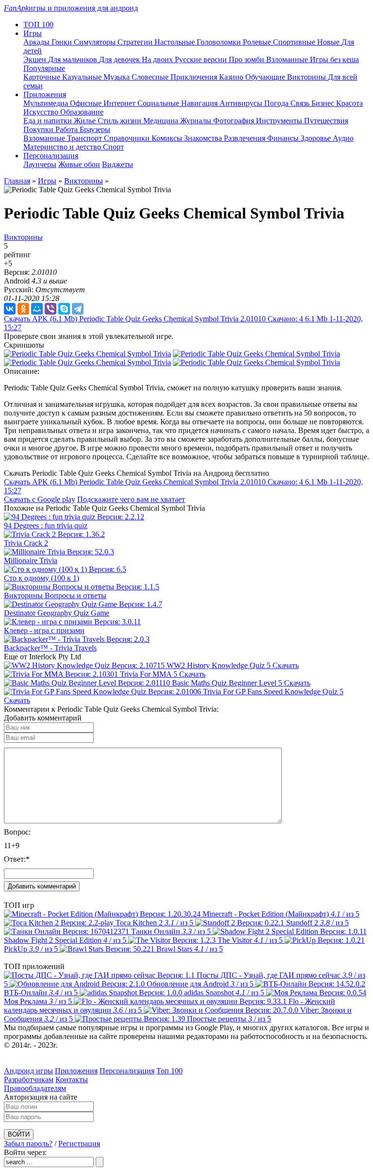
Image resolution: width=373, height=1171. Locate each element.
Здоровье (317, 138)
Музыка (117, 77)
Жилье (86, 121)
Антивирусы (242, 103)
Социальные (159, 103)
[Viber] (50, 309)
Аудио (343, 138)
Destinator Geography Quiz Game (56, 613)
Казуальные (82, 77)
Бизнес (323, 103)
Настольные (175, 42)
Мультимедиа (46, 103)
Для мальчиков (73, 59)
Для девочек (120, 59)
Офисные (86, 103)
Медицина (161, 121)
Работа (67, 129)
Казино (232, 77)
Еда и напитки (48, 121)
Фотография (234, 121)
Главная (17, 181)
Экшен (35, 59)
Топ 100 (169, 1071)
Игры (47, 181)
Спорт (113, 147)
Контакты (71, 1079)
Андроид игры (28, 1071)
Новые (329, 42)
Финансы (284, 138)
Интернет (120, 103)
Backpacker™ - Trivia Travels (50, 648)
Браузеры (95, 129)
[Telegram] (78, 309)
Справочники (128, 138)
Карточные (42, 77)
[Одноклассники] (23, 309)
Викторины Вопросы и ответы (55, 595)
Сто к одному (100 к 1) (41, 578)
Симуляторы (96, 42)
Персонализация (127, 1071)
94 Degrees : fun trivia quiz (45, 525)
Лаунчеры (39, 164)
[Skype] (64, 309)
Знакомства (204, 138)
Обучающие (266, 77)
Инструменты (280, 121)
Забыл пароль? (28, 1143)
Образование (81, 112)
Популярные (44, 68)
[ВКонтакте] (10, 309)
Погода (277, 103)
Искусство (41, 112)
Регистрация (79, 1143)
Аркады (37, 42)
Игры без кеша (334, 59)
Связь (300, 103)
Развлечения (245, 138)
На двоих (158, 59)
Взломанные (288, 59)
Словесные (151, 77)
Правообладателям (35, 1088)
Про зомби (247, 59)
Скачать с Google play (39, 499)
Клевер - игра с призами (44, 630)
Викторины (307, 77)
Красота (349, 103)
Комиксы (168, 138)
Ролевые (258, 42)
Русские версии (202, 59)
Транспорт (85, 138)
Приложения (76, 1071)
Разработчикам (28, 1079)
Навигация (200, 103)
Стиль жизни (120, 121)
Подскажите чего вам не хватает (131, 499)
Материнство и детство (63, 147)
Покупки (39, 129)
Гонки (62, 42)
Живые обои (79, 164)
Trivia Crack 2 (26, 543)
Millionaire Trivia (30, 560)
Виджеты (117, 164)
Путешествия (326, 121)
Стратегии (136, 42)
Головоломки (220, 42)
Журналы (196, 121)
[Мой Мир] (37, 309)
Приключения (194, 77)
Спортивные (295, 42)
